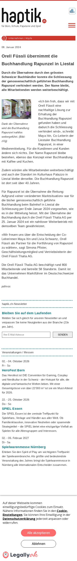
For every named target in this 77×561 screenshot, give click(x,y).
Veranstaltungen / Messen (18, 352)
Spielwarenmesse (24, 447)
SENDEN (63, 334)
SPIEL (12, 408)
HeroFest (13, 370)
